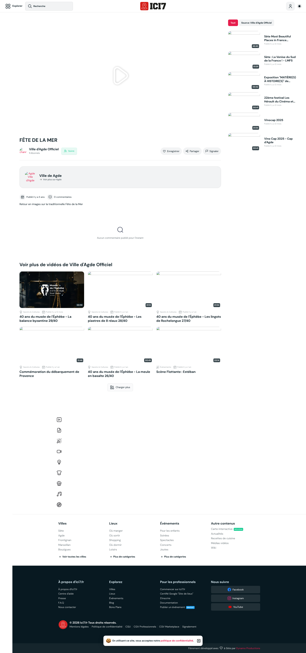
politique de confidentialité (177, 640)
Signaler (214, 151)
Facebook (238, 589)
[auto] (299, 6)
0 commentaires (63, 196)
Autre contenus (223, 524)
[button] (120, 76)
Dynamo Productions (248, 648)
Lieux (113, 524)
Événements (169, 524)
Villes (62, 524)
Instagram (238, 598)
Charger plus (123, 387)
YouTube (238, 607)
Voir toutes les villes (74, 556)
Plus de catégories (124, 556)
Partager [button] (194, 151)
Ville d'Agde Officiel (44, 149)
